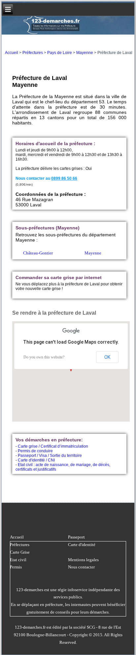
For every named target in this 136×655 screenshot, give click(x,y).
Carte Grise (20, 552)
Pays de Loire (59, 52)
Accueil (11, 52)
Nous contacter (81, 566)
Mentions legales (83, 559)
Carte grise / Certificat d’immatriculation (53, 446)
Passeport (76, 537)
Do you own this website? (43, 357)
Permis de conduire (35, 451)
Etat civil (18, 559)
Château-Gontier (38, 252)
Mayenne (84, 52)
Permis (16, 566)
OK (107, 357)
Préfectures (32, 52)
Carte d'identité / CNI (36, 460)
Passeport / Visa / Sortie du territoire (50, 455)
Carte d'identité (81, 544)
